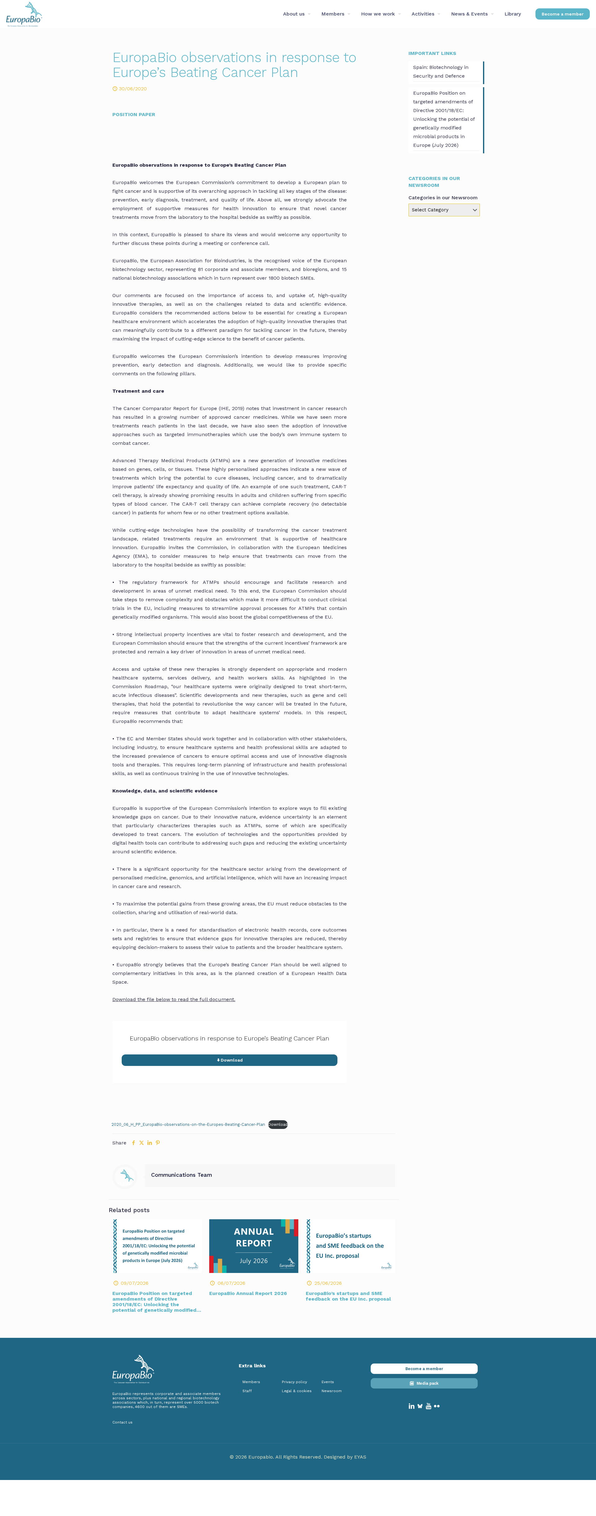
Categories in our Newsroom (443, 198)
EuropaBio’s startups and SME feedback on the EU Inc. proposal (348, 1296)
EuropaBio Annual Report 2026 (248, 1293)
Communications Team (181, 1175)
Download (278, 1124)
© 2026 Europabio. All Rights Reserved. (277, 1457)
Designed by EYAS (345, 1457)
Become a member (563, 13)
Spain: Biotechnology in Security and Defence (440, 71)
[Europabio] (24, 14)
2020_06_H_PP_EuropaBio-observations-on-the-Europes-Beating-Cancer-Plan (188, 1124)
